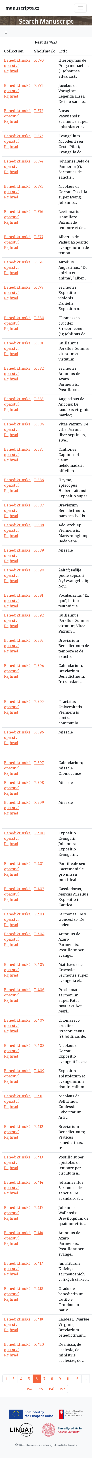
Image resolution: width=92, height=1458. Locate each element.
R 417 (38, 1263)
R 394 (39, 665)
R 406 (39, 989)
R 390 (39, 570)
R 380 (39, 318)
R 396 (39, 732)
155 (40, 1389)
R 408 (39, 1045)
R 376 (38, 211)
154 (29, 1389)
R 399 (39, 802)
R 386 (39, 480)
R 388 (39, 525)
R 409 (39, 1071)
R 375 (38, 186)
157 (62, 1389)
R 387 (39, 505)
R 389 (39, 550)
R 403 (39, 914)
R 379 (39, 287)
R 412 (38, 1126)
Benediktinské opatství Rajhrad (17, 65)
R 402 (39, 889)
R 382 (39, 368)
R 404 (39, 934)
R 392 (39, 615)
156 (51, 1389)
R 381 (38, 343)
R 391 (38, 595)
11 (68, 1379)
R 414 (38, 1182)
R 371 (38, 85)
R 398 (39, 782)
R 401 (39, 863)
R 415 (38, 1207)
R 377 (38, 237)
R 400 (39, 833)
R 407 (39, 1020)
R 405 (39, 964)
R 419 (38, 1319)
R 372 (38, 110)
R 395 (39, 701)
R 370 (39, 60)
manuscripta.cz (22, 8)
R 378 (39, 262)
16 (77, 1379)
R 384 (39, 424)
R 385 (39, 449)
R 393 (39, 640)
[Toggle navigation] (80, 8)
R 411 (38, 1096)
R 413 (38, 1157)
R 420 (39, 1344)
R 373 (38, 136)
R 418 (38, 1288)
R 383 (39, 399)
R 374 (38, 161)
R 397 (39, 762)
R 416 (38, 1233)
